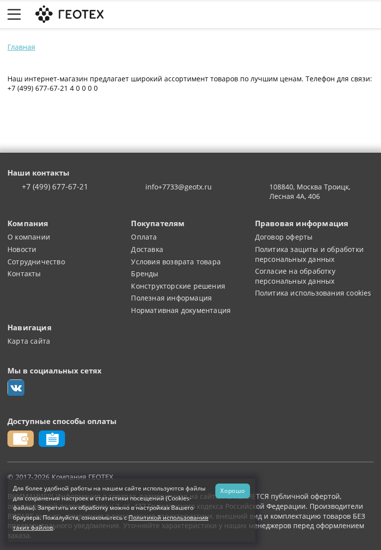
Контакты (24, 273)
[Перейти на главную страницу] (68, 13)
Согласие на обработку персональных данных (295, 276)
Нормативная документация (181, 310)
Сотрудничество (36, 261)
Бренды (144, 273)
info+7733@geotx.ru (178, 186)
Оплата (144, 237)
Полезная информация (171, 298)
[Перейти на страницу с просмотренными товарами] (273, 14)
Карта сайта (28, 341)
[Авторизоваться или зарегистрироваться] (251, 14)
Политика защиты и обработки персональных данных (309, 254)
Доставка (147, 249)
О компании (28, 237)
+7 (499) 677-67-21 (55, 187)
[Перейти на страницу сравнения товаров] (321, 14)
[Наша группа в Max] (15, 387)
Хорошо (232, 490)
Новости (21, 249)
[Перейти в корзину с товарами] (368, 14)
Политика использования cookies (313, 293)
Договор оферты (284, 237)
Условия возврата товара (176, 261)
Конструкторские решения (178, 286)
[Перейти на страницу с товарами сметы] (296, 14)
